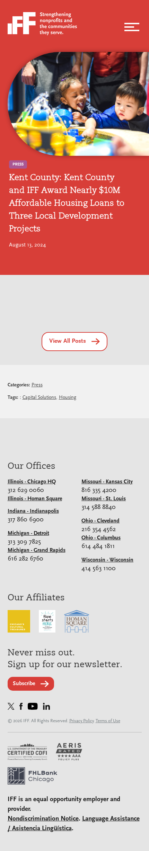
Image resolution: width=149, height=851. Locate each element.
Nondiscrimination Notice (43, 819)
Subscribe (24, 684)
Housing (67, 397)
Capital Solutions (39, 397)
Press (37, 385)
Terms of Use (108, 721)
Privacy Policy (81, 721)
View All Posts (67, 341)
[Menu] (132, 25)
